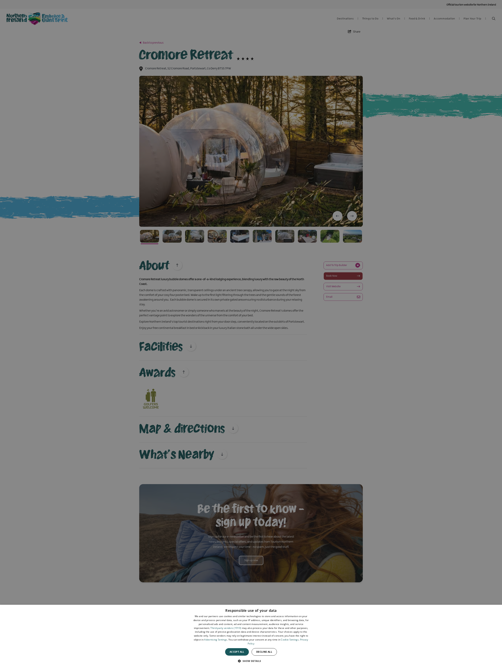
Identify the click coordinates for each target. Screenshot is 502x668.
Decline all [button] (264, 651)
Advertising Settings (215, 639)
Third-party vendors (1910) (225, 628)
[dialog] (251, 636)
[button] (251, 661)
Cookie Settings (290, 639)
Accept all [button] (237, 651)
